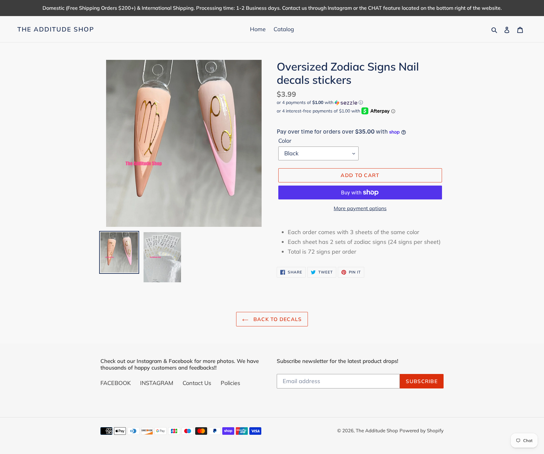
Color (285, 140)
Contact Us (197, 383)
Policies (230, 383)
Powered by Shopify (422, 431)
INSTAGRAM (156, 383)
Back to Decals (277, 319)
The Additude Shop (55, 29)
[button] (320, 103)
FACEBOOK (115, 383)
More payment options (360, 208)
